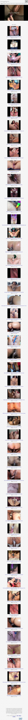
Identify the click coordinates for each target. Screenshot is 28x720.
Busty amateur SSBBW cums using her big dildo (14, 561)
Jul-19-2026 (15, 535)
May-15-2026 (15, 185)
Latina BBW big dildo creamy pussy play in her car (14, 319)
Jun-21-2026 (15, 387)
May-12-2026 (15, 145)
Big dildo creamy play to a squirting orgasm (14, 117)
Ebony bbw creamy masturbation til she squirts (14, 695)
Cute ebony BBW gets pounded (14, 332)
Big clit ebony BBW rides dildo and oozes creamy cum (14, 77)
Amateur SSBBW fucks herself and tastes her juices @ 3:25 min (14, 198)
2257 (17, 715)
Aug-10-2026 (15, 669)
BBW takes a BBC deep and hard (14, 547)
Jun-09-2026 (15, 333)
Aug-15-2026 (15, 683)
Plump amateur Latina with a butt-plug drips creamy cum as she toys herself (14, 682)
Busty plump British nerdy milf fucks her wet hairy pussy (14, 184)
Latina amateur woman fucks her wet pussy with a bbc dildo (14, 440)
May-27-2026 (15, 266)
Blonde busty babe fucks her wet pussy (14, 655)
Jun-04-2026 (15, 306)
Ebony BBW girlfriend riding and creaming (14, 359)
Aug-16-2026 (15, 696)
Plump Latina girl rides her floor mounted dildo (14, 601)
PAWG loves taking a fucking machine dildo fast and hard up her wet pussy (14, 413)
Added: (12, 37)
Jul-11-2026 (15, 481)
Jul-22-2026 (15, 548)
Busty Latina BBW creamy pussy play (14, 534)
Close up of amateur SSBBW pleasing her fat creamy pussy (14, 574)
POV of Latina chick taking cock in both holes (14, 453)
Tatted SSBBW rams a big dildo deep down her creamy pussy (14, 668)
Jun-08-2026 (15, 320)
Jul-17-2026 (15, 521)
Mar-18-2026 (15, 37)
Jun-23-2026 (15, 414)
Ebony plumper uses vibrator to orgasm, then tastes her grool (14, 386)
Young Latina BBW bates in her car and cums (14, 90)
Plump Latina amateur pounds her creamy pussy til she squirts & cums (14, 399)
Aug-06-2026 (15, 629)
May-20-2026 (15, 239)
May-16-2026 (15, 199)
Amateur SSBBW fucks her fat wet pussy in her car (14, 211)
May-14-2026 (15, 172)
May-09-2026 (15, 118)
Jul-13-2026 (15, 508)
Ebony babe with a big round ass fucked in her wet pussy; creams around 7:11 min (14, 305)
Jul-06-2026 (15, 441)
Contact (14, 716)
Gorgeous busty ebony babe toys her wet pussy (14, 426)
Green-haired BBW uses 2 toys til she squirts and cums (14, 265)
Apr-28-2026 (15, 91)
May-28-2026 (15, 279)
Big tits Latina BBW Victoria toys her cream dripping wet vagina (14, 157)
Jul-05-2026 (15, 427)
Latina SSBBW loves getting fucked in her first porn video (14, 520)
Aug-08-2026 (15, 642)
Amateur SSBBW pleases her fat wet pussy (14, 278)
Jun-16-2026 (15, 360)
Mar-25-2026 (15, 51)
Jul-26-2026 (15, 562)
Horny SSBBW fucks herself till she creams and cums (14, 641)
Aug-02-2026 (15, 602)
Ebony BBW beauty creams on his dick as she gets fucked (14, 628)
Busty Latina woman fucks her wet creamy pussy (14, 144)
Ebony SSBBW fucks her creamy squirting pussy (14, 36)
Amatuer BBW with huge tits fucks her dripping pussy (14, 238)
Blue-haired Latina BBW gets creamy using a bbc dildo (14, 507)
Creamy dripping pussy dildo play (14, 171)
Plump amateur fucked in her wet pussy (14, 63)
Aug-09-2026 (15, 656)
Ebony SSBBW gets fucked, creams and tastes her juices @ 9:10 (14, 480)
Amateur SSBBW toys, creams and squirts (14, 50)
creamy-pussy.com (4, 1)
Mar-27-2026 (15, 64)
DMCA (20, 715)
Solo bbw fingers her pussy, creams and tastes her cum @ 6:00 (14, 292)
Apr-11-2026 (15, 78)
